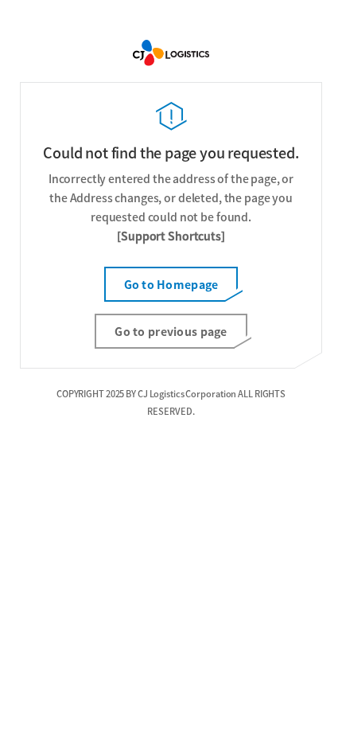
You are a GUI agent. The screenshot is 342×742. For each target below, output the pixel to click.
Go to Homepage (171, 284)
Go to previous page (171, 331)
